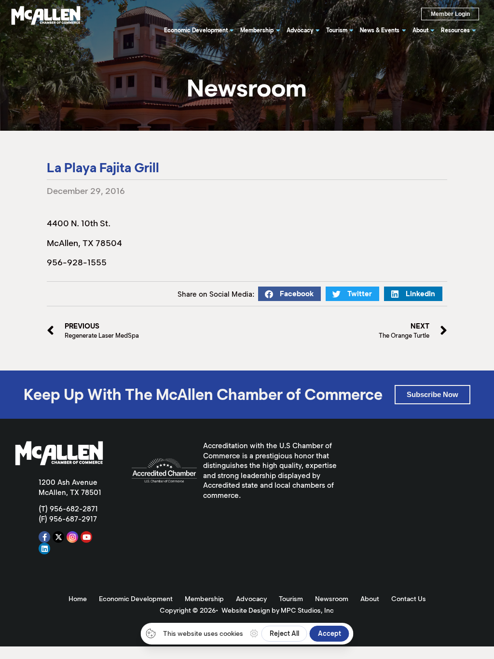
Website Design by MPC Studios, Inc (277, 610)
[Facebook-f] (44, 537)
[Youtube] (86, 537)
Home (78, 599)
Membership (204, 599)
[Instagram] (72, 537)
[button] (289, 294)
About (369, 599)
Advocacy (251, 599)
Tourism (291, 599)
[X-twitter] (58, 537)
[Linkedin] (44, 548)
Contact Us (408, 599)
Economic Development (136, 599)
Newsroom (331, 599)
